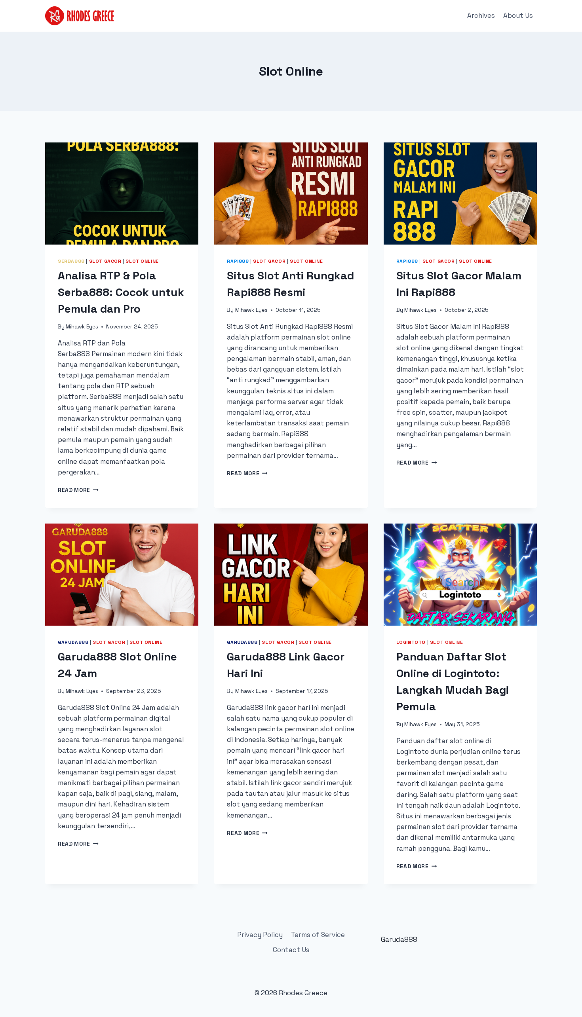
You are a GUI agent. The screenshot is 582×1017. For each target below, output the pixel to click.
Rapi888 (238, 261)
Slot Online (142, 261)
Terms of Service (318, 934)
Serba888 (71, 261)
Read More (78, 490)
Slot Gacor (105, 261)
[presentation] (121, 193)
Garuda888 (73, 642)
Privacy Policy (260, 934)
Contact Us (291, 949)
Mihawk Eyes (82, 326)
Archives (481, 15)
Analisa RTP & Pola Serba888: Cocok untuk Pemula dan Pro (121, 292)
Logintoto (411, 642)
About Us (518, 15)
